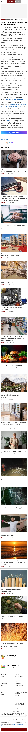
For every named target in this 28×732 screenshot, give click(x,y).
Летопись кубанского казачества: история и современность (20, 680)
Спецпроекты (18, 683)
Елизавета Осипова (19, 19)
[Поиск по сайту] (26, 1)
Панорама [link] (3, 399)
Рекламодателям (19, 697)
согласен (14, 729)
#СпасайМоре (4, 139)
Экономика (3, 681)
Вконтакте (11, 708)
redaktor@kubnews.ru (20, 715)
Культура (3, 687)
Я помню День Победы (20, 690)
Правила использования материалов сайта (20, 700)
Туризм (2, 694)
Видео (2, 692)
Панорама (17, 674)
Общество (3, 676)
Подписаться (15, 132)
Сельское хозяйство (5, 696)
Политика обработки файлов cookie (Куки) (19, 704)
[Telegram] (9, 143)
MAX (22, 135)
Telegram (17, 708)
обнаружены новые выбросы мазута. (14, 99)
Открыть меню (1, 1)
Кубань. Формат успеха (20, 687)
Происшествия (4, 683)
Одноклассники (14, 708)
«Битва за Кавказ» (19, 676)
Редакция (17, 695)
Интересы (3, 699)
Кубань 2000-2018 (19, 685)
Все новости (3, 674)
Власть (3, 19)
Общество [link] (3, 173)
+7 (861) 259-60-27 (7, 715)
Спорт (2, 685)
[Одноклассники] (6, 143)
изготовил (9, 120)
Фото (2, 690)
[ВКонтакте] (4, 143)
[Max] (12, 143)
